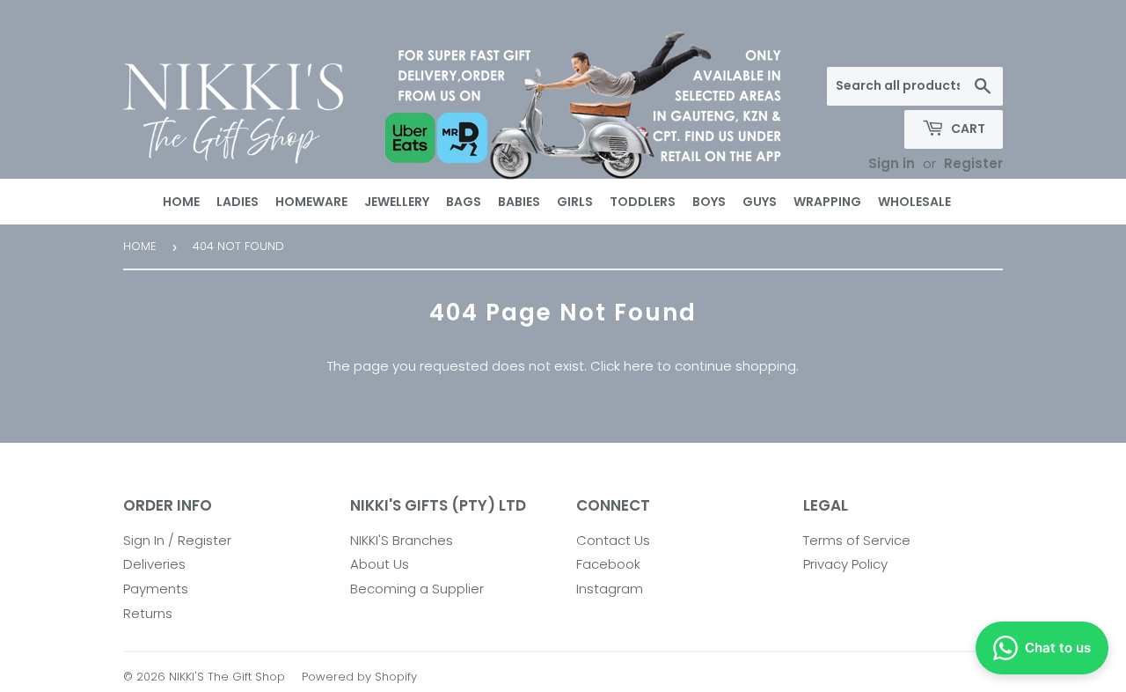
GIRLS (575, 201)
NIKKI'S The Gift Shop (227, 676)
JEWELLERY (396, 201)
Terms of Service (856, 540)
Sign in (891, 163)
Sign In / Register (177, 540)
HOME (181, 201)
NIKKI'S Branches (401, 540)
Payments (155, 588)
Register (973, 163)
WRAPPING (827, 201)
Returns (147, 613)
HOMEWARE (311, 201)
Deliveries (154, 564)
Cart (966, 128)
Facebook (608, 564)
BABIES (519, 201)
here (639, 366)
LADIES (237, 201)
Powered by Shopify (359, 676)
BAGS (463, 201)
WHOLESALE (914, 201)
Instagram (609, 588)
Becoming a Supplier (417, 588)
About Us (379, 564)
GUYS (759, 201)
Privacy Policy (845, 564)
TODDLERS (643, 201)
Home (140, 246)
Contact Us (613, 540)
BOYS (709, 201)
